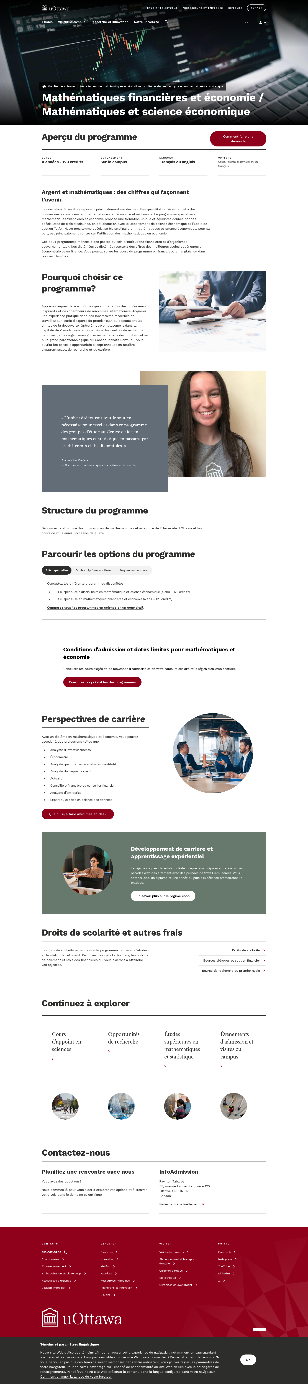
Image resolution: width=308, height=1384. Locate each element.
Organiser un (175, 1285)
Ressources (56, 1280)
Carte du (171, 1270)
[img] (56, 8)
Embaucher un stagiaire (61, 1273)
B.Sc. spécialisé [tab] (56, 570)
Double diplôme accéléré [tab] (93, 570)
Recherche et (116, 1287)
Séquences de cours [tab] (133, 570)
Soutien (53, 1287)
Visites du (171, 1252)
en (247, 22)
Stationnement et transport (177, 1261)
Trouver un (54, 1266)
